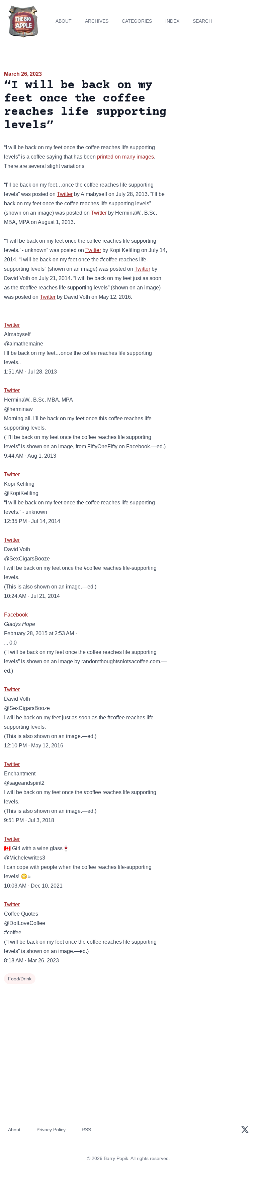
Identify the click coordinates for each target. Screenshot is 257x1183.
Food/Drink (19, 978)
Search (202, 21)
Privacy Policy (51, 1129)
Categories (137, 21)
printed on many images (125, 157)
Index (172, 21)
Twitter (65, 194)
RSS (86, 1129)
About (64, 21)
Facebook (16, 615)
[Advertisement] (214, 108)
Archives (96, 21)
